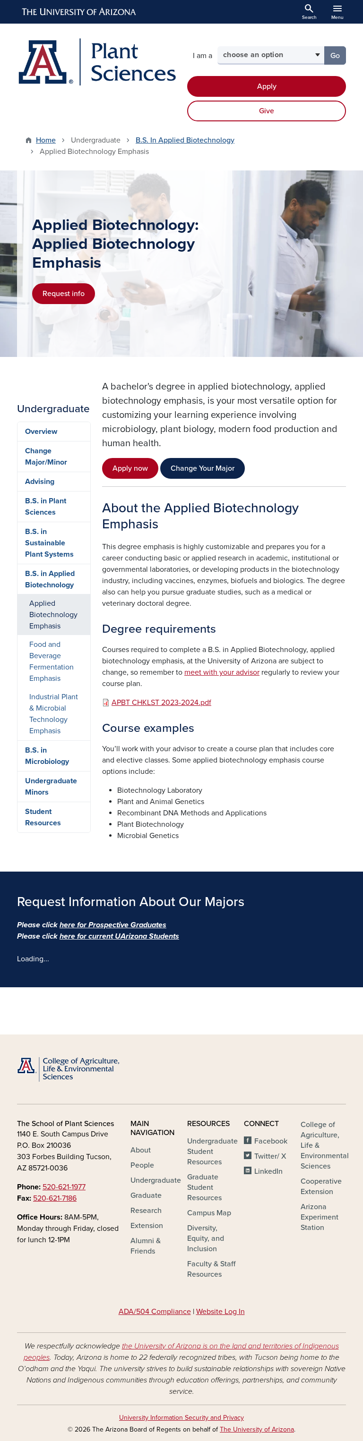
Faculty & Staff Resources (211, 1269)
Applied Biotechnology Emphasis (53, 615)
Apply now (130, 468)
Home (46, 140)
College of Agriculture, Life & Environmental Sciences (325, 1145)
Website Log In (220, 1311)
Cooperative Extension (321, 1186)
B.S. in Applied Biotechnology (50, 579)
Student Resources (43, 817)
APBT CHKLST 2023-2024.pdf (161, 702)
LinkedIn (268, 1171)
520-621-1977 (64, 1187)
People (142, 1165)
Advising (39, 481)
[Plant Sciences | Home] (96, 61)
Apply (267, 86)
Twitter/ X (270, 1156)
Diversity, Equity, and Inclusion (205, 1238)
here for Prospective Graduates (113, 925)
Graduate (146, 1195)
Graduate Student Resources (204, 1187)
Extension (146, 1225)
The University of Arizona (257, 1429)
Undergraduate (155, 1180)
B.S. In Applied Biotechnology (185, 140)
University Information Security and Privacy (181, 1418)
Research (146, 1210)
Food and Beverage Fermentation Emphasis (51, 661)
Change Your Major (202, 468)
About (140, 1150)
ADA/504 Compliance (155, 1311)
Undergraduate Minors (51, 786)
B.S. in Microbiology (47, 756)
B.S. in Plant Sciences (45, 506)
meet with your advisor (221, 672)
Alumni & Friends (145, 1246)
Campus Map (209, 1213)
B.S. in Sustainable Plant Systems (49, 543)
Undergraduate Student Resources (212, 1151)
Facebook (270, 1141)
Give (266, 111)
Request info (64, 293)
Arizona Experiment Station (319, 1217)
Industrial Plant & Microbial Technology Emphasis (53, 714)
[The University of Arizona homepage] (79, 12)
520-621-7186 (55, 1198)
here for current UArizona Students (119, 936)
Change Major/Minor (46, 456)
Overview (41, 431)
